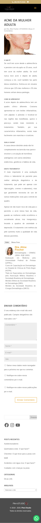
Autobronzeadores (11, 444)
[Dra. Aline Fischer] (9, 253)
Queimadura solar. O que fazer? (16, 449)
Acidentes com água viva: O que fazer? (19, 463)
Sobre (7, 242)
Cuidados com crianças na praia (16, 468)
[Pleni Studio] (20, 504)
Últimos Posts (15, 242)
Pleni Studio (26, 508)
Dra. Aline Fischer (13, 29)
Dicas (30, 29)
